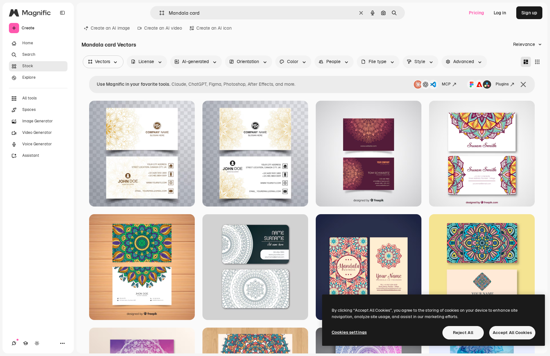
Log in (500, 13)
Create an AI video (163, 28)
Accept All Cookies (512, 332)
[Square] (537, 62)
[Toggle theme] (37, 343)
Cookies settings (349, 332)
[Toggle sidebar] (62, 13)
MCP (446, 84)
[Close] (523, 84)
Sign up (529, 13)
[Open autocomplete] (159, 13)
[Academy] (25, 343)
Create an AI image (110, 28)
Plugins (502, 84)
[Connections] (14, 343)
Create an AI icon (214, 28)
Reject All (463, 332)
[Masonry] (526, 62)
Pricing (476, 13)
